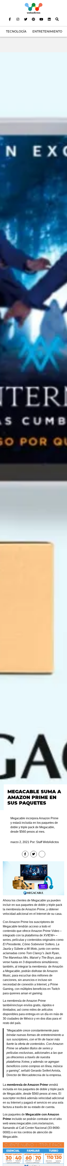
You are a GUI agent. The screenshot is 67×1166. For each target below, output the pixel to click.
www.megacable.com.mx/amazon (31, 1123)
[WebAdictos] (33, 8)
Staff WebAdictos (47, 842)
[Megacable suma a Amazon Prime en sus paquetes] (33, 431)
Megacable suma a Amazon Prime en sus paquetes (34, 797)
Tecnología (16, 31)
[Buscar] (57, 19)
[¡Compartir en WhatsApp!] (42, 854)
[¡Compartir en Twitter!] (33, 854)
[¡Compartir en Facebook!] (25, 854)
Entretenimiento (47, 31)
